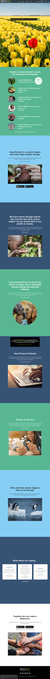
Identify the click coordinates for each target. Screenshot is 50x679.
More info (13, 676)
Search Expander (20, 341)
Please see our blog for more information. (25, 344)
